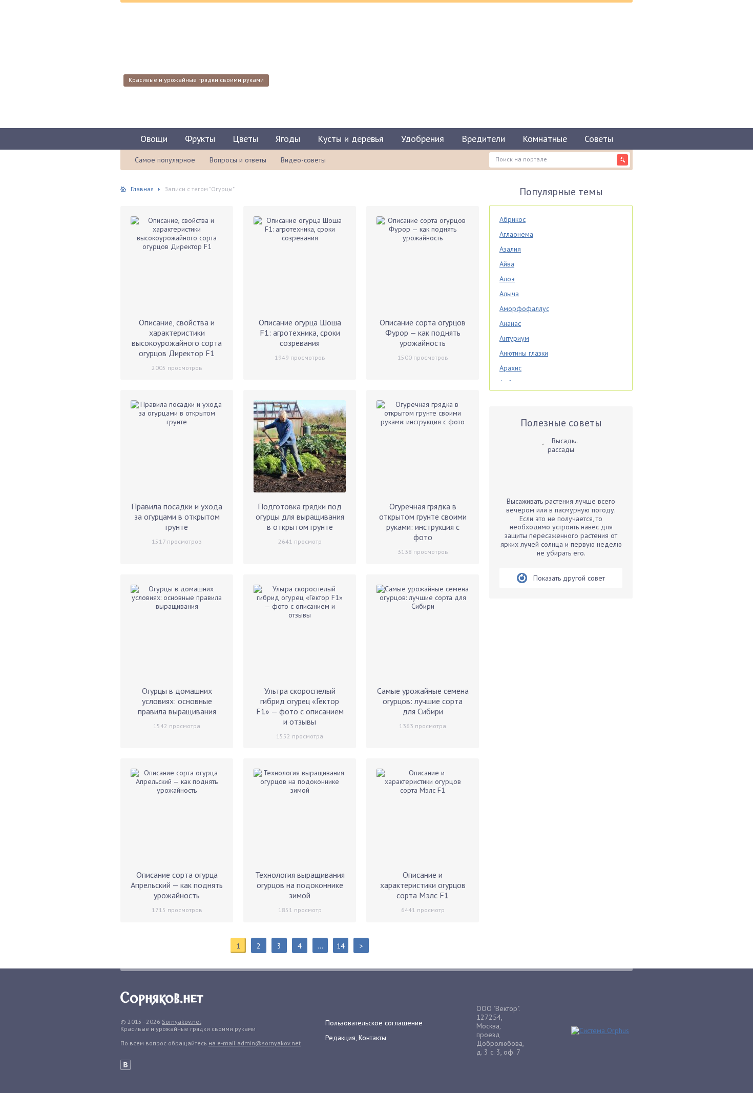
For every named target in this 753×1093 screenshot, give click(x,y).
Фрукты (200, 139)
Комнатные (544, 139)
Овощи (154, 139)
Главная (142, 189)
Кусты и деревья (351, 139)
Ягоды (288, 139)
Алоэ (507, 278)
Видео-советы (303, 159)
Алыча (509, 293)
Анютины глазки (523, 353)
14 (341, 946)
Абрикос (512, 219)
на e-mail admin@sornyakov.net (254, 1043)
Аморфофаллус (524, 308)
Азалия (510, 249)
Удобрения (422, 139)
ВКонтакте (125, 1065)
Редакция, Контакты (355, 1037)
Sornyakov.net (181, 1021)
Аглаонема (516, 234)
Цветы (245, 139)
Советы (598, 139)
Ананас (510, 323)
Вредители (483, 139)
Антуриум (514, 338)
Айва (506, 264)
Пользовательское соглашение (374, 1022)
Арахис (510, 368)
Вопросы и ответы (238, 159)
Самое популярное (165, 159)
